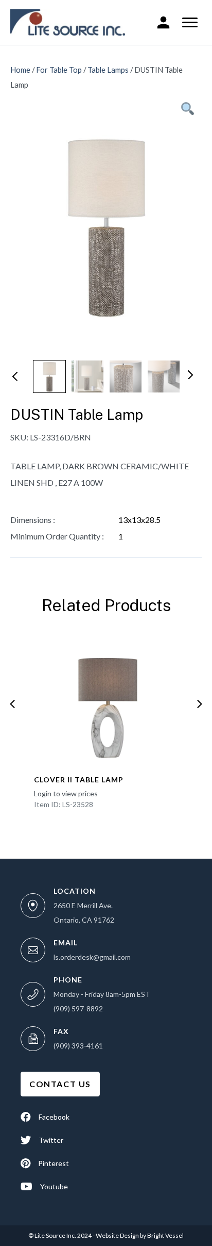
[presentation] (12, 704)
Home (20, 69)
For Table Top (59, 69)
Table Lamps (108, 69)
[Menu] (190, 22)
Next (189, 374)
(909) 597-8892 (78, 1008)
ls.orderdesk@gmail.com (92, 957)
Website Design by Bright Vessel (139, 1235)
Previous (14, 375)
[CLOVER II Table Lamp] (106, 701)
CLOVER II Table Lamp (78, 779)
